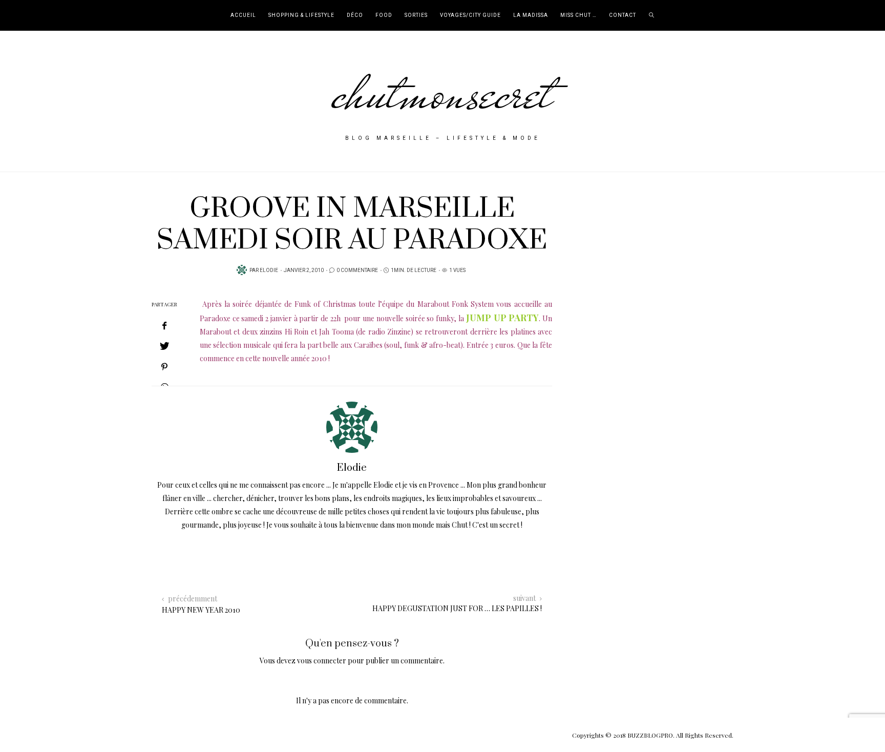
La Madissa (530, 15)
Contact (622, 15)
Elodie (269, 270)
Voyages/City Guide (470, 15)
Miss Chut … (578, 15)
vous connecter (321, 660)
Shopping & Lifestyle (301, 15)
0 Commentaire (357, 270)
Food (383, 15)
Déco (355, 15)
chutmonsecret (442, 93)
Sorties (416, 15)
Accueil (243, 15)
